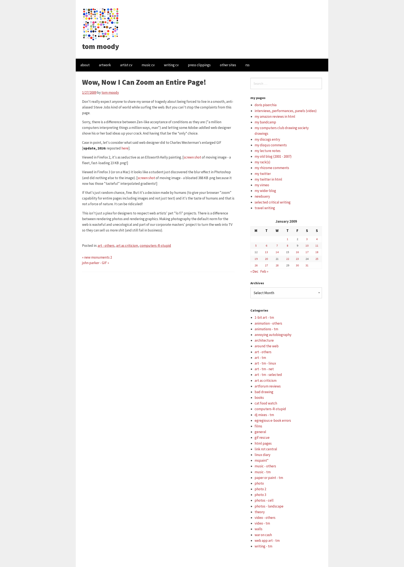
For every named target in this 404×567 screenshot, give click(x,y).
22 (287, 259)
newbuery (262, 196)
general (260, 432)
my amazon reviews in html (275, 116)
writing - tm (263, 546)
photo (259, 483)
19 (256, 259)
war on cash (263, 535)
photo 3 (260, 494)
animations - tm (266, 329)
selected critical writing (273, 202)
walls (258, 529)
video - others (265, 517)
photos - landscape (269, 506)
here (124, 148)
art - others (106, 245)
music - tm (263, 472)
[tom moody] (101, 23)
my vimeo (262, 185)
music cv (148, 65)
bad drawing (264, 392)
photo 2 (260, 489)
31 (307, 265)
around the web (267, 346)
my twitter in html (268, 179)
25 (316, 259)
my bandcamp (265, 122)
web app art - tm (267, 540)
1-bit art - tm (264, 317)
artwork (105, 65)
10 (307, 245)
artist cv (126, 65)
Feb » (264, 271)
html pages (263, 443)
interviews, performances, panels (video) (286, 110)
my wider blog (265, 190)
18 (316, 252)
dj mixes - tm (264, 414)
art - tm (260, 357)
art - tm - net (264, 369)
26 (256, 265)
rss (247, 65)
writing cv (171, 65)
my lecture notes (267, 150)
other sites (228, 65)
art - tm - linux (265, 363)
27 (266, 265)
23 (297, 259)
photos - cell (264, 500)
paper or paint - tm (269, 477)
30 (297, 265)
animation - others (268, 323)
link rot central (266, 449)
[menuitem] (85, 65)
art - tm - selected (268, 374)
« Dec (254, 271)
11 (316, 245)
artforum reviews (268, 386)
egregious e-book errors (273, 420)
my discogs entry (267, 139)
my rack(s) (262, 162)
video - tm (262, 523)
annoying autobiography (273, 334)
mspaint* (261, 460)
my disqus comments (271, 145)
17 (307, 252)
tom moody (100, 46)
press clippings (199, 65)
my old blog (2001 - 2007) (273, 156)
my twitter (263, 173)
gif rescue (262, 437)
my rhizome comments (272, 167)
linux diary (262, 454)
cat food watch (266, 403)
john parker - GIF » (95, 262)
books (259, 397)
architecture (264, 340)
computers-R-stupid (155, 245)
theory (260, 512)
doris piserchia (265, 105)
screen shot (192, 157)
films (258, 426)
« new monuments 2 (97, 257)
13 (266, 252)
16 (297, 252)
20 (266, 259)
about (85, 65)
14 (277, 252)
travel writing (265, 208)
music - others (265, 466)
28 (277, 265)
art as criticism (127, 245)
